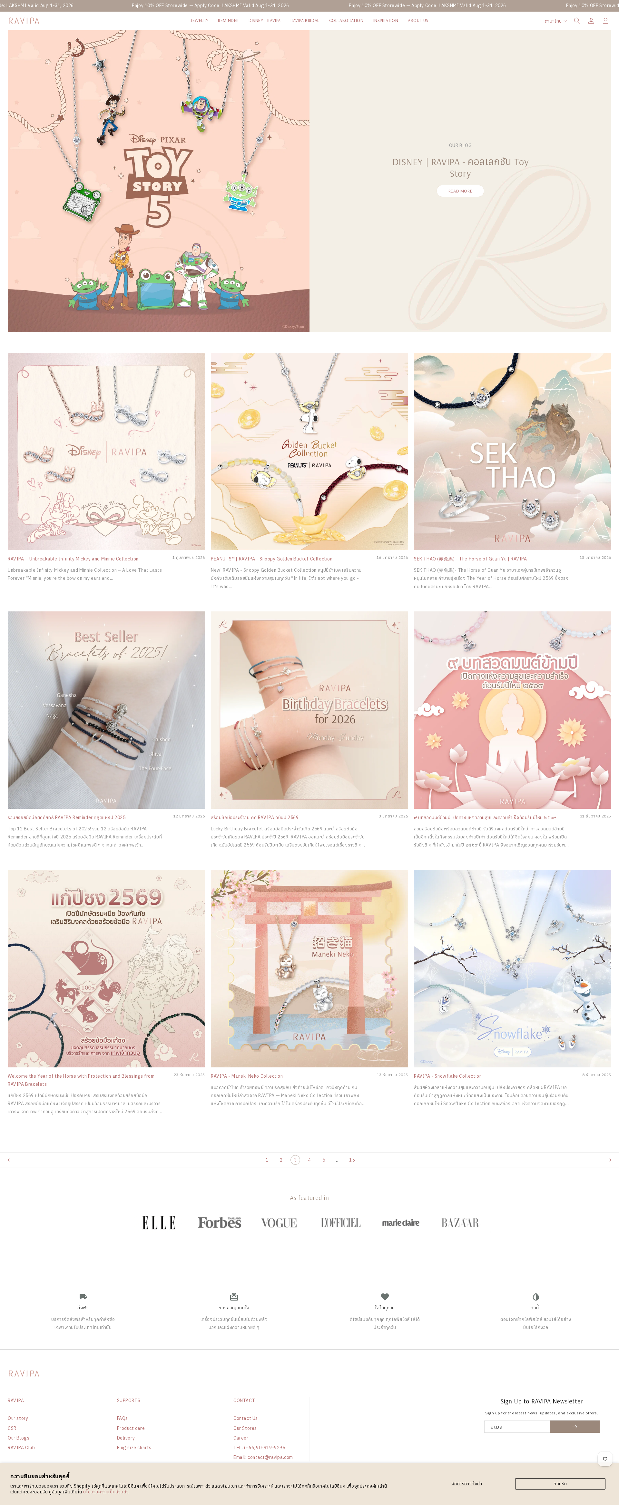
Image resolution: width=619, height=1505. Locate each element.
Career (241, 1438)
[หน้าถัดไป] (614, 1160)
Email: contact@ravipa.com (263, 1457)
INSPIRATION (385, 20)
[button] (577, 21)
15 (352, 1160)
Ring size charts (134, 1448)
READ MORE (460, 191)
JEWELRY (199, 20)
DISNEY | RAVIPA (265, 20)
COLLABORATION (346, 20)
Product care (131, 1428)
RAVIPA (16, 1400)
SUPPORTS (129, 1400)
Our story (18, 1418)
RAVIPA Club (21, 1448)
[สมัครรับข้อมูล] (575, 1426)
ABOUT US (418, 20)
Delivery (126, 1438)
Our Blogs (18, 1438)
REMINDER (228, 20)
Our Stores (245, 1428)
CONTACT (244, 1400)
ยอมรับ (560, 1484)
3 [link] (295, 1160)
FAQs (122, 1418)
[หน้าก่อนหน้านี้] (5, 1160)
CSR (12, 1428)
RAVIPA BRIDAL (304, 20)
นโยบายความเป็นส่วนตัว (106, 1492)
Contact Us (245, 1418)
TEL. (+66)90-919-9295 (259, 1448)
